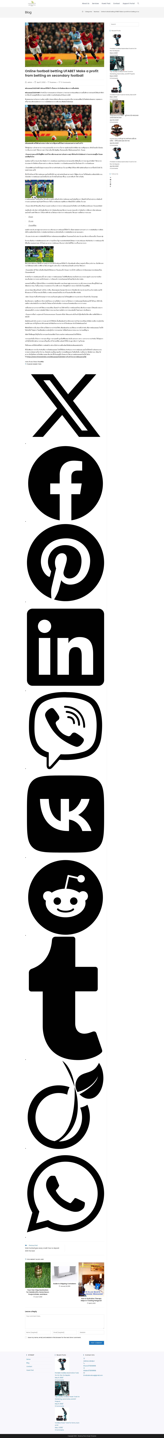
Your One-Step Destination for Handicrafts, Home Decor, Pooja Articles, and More (37, 1292)
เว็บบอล (30, 217)
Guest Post (30, 1370)
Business (53, 82)
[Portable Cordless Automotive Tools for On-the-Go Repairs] (117, 40)
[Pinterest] (110, 186)
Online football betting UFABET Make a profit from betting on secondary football (125, 12)
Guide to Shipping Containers (64, 1284)
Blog (27, 1363)
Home (28, 1359)
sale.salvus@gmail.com (95, 1375)
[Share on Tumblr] (65, 1060)
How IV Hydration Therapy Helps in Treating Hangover (91, 1300)
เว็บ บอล (30, 221)
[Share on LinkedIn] (65, 691)
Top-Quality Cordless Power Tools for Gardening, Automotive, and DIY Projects (67, 1399)
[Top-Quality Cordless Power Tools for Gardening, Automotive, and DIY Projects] (117, 63)
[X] (110, 177)
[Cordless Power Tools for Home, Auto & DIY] (117, 86)
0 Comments (66, 82)
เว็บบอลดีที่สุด (32, 225)
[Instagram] (110, 182)
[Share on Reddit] (65, 935)
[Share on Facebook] (65, 521)
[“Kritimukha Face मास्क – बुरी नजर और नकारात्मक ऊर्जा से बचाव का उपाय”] (117, 107)
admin (30, 82)
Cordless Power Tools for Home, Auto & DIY (123, 95)
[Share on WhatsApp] (65, 1237)
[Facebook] (110, 180)
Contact (29, 1366)
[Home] (82, 12)
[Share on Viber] (65, 769)
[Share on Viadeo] (65, 1148)
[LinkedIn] (110, 184)
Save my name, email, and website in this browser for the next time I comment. (54, 1337)
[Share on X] (65, 444)
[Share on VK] (65, 858)
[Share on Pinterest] (65, 602)
